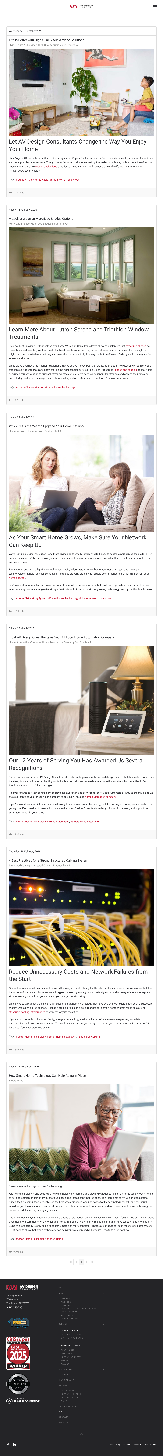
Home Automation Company (25, 642)
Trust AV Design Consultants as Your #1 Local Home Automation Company (62, 637)
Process (66, 1302)
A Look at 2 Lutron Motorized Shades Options (41, 218)
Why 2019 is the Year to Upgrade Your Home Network (46, 426)
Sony (64, 1401)
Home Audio (41, 180)
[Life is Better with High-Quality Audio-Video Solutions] (81, 92)
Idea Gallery (66, 1380)
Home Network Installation (96, 598)
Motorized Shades (19, 223)
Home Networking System (32, 598)
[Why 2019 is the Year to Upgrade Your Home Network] (81, 483)
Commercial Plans (72, 1338)
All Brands (67, 1390)
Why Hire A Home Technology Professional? (79, 1310)
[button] (155, 6)
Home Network (17, 431)
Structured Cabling (19, 865)
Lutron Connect (71, 1357)
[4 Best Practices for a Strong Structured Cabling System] (81, 917)
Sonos (65, 1360)
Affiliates (67, 1315)
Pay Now (63, 1422)
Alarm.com (67, 1350)
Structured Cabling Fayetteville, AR (50, 865)
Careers (66, 1305)
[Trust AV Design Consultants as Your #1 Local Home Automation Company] (81, 700)
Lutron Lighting (71, 1394)
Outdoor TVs (25, 180)
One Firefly (125, 1444)
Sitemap (137, 1444)
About (62, 1293)
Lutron (40, 387)
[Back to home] (81, 6)
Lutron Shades (26, 387)
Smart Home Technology (65, 180)
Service (63, 1324)
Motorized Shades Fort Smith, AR (49, 223)
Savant (65, 1364)
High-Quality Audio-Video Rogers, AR (58, 45)
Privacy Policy (151, 1444)
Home (62, 1288)
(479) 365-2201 (15, 1307)
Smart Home (16, 1080)
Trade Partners (68, 1406)
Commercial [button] (66, 1374)
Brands (63, 1385)
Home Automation (59, 822)
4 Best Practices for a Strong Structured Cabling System (48, 860)
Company (66, 1298)
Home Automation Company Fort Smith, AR (66, 642)
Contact (64, 1417)
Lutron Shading (70, 1397)
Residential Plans (72, 1334)
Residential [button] (66, 1369)
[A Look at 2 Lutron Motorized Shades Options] (81, 275)
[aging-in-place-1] (81, 1132)
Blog (61, 1411)
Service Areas (69, 1318)
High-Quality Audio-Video (23, 45)
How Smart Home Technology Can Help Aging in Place (47, 1075)
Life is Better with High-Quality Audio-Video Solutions (46, 40)
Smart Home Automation (86, 822)
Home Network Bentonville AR (44, 431)
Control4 (67, 1353)
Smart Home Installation (62, 1037)
